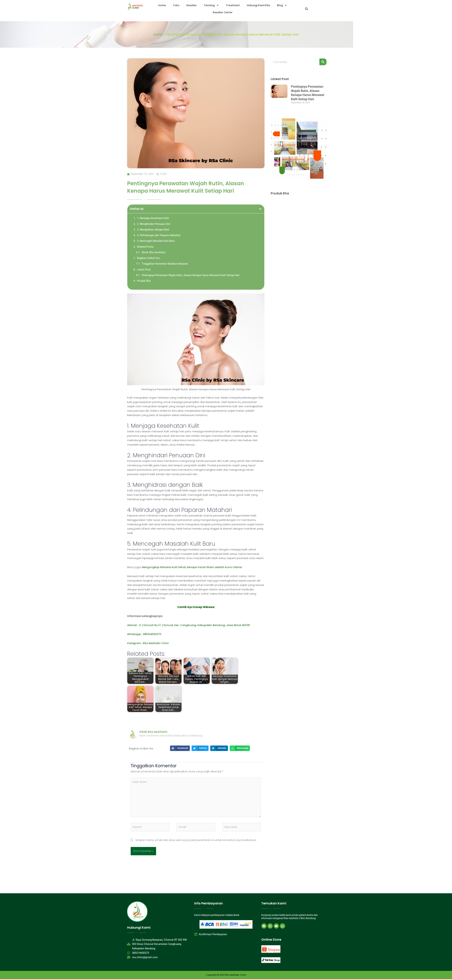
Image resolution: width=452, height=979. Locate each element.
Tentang (209, 5)
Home (162, 5)
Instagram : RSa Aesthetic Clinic (148, 643)
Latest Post (144, 269)
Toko (176, 5)
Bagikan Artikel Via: (148, 258)
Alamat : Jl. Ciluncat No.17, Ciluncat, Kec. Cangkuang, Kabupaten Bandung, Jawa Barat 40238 (188, 625)
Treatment (233, 5)
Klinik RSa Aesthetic (154, 252)
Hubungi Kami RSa (258, 5)
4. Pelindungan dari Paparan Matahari (159, 235)
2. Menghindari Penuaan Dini (153, 224)
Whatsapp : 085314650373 (144, 634)
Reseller (191, 5)
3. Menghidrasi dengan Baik (153, 229)
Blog (280, 5)
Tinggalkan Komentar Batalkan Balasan (165, 263)
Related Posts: (145, 246)
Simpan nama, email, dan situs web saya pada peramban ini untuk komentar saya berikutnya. (195, 840)
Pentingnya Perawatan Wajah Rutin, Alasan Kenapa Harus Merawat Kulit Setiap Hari (191, 275)
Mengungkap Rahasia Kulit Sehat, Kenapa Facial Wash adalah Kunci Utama (192, 567)
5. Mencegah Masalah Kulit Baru (156, 240)
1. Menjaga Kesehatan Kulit (153, 218)
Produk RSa (144, 280)
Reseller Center (223, 12)
